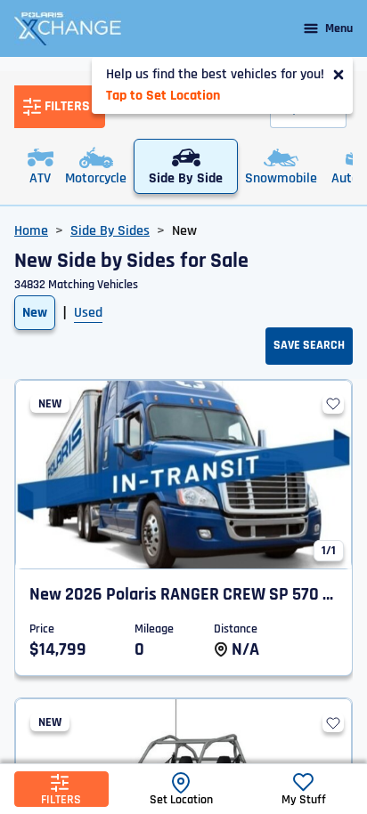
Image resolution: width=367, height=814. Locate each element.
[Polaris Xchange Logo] (67, 28)
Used (88, 312)
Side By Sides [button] (110, 231)
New (34, 312)
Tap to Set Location (163, 95)
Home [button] (31, 231)
